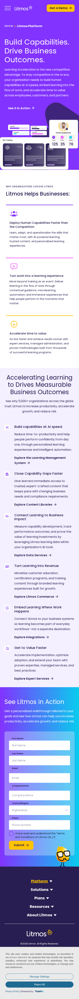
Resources (39, 906)
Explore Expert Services (31, 678)
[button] (7, 8)
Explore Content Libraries (33, 504)
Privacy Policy (12, 991)
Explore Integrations (29, 637)
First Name (17, 738)
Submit (19, 845)
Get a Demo (59, 8)
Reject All (39, 984)
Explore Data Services (30, 555)
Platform (39, 881)
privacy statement (18, 957)
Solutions (40, 889)
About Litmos (39, 915)
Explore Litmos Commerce (34, 597)
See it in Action (19, 108)
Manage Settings (39, 976)
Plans (39, 898)
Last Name (17, 753)
